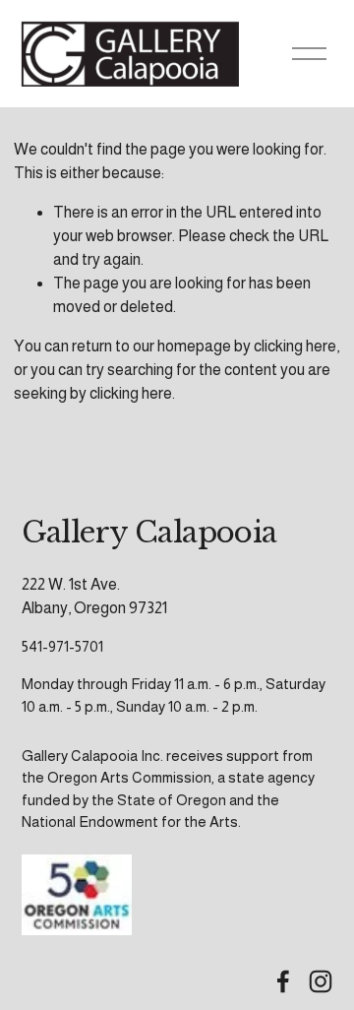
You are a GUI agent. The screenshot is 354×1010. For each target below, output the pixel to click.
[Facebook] (283, 981)
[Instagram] (320, 981)
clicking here (295, 346)
